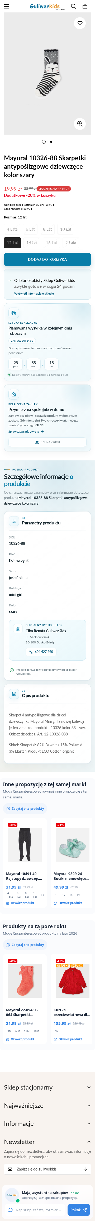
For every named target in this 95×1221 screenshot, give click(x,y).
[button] (85, 6)
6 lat (30, 229)
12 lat (12, 242)
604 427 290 (44, 652)
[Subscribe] (85, 1169)
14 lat (31, 242)
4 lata (12, 229)
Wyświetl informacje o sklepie (34, 293)
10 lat (65, 229)
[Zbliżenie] (80, 124)
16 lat (51, 242)
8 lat (47, 229)
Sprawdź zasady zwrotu (23, 431)
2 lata (70, 242)
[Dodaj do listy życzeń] (80, 23)
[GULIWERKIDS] (47, 6)
